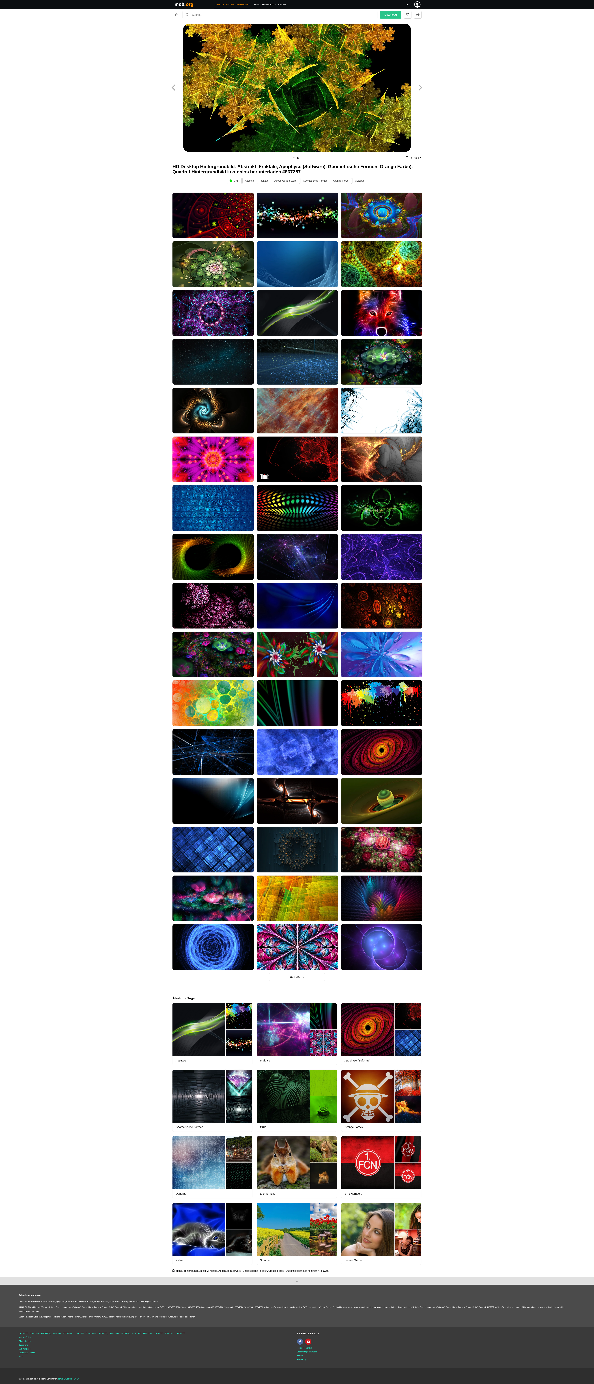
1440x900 (125, 1333)
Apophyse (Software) (285, 180)
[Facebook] (301, 1344)
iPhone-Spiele (25, 1341)
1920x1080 (23, 1333)
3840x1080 (114, 1333)
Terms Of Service (65, 1379)
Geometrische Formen (315, 180)
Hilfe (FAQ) (301, 1359)
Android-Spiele (25, 1337)
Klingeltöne (23, 1345)
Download (390, 14)
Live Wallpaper (25, 1349)
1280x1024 (79, 1333)
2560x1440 (67, 1333)
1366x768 (34, 1333)
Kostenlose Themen (27, 1353)
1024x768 (159, 1333)
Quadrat (359, 180)
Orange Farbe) (341, 180)
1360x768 (169, 1333)
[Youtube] (309, 1344)
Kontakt (300, 1356)
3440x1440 (91, 1333)
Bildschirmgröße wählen (307, 1352)
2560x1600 (180, 1333)
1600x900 (56, 1333)
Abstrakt (249, 180)
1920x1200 (148, 1333)
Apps (21, 1357)
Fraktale (264, 180)
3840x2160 (45, 1333)
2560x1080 (102, 1333)
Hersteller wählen (304, 1348)
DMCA (76, 1379)
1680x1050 (136, 1333)
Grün (236, 180)
